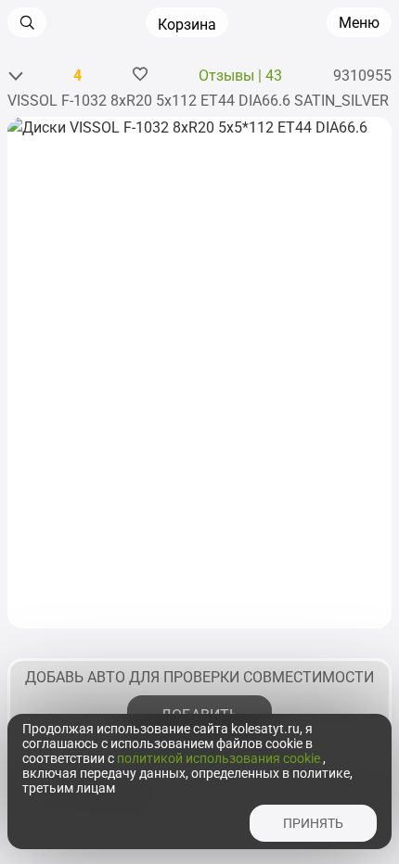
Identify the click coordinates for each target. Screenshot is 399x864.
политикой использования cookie (220, 758)
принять (313, 823)
